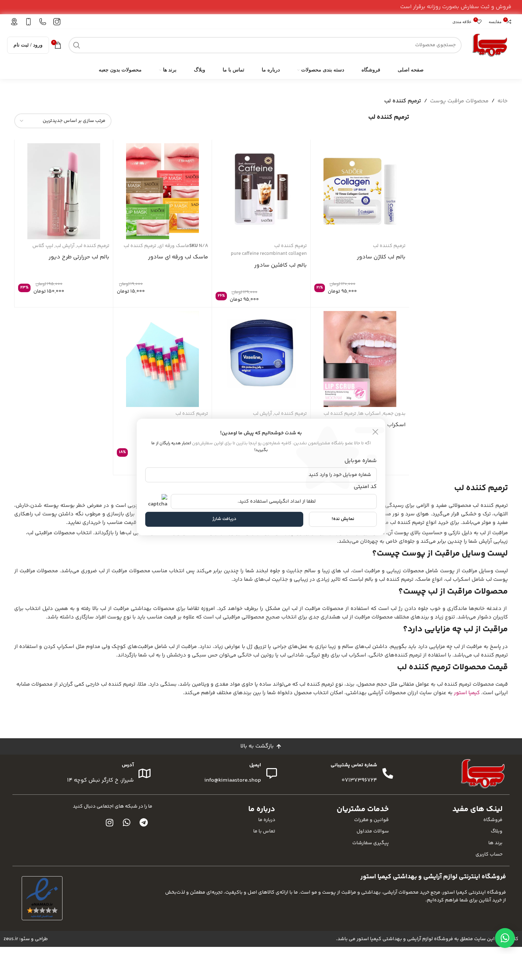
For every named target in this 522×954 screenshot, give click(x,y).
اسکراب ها (369, 414)
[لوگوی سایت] (490, 45)
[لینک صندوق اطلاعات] (56, 21)
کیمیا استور (467, 693)
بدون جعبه (394, 414)
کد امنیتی (365, 486)
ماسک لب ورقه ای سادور (178, 257)
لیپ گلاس (42, 246)
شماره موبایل (360, 460)
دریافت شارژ (224, 518)
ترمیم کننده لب (389, 246)
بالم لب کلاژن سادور (381, 257)
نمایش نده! (343, 518)
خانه (502, 101)
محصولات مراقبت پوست (459, 101)
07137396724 (359, 780)
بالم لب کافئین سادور (280, 265)
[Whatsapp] (126, 822)
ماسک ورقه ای (173, 246)
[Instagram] (109, 822)
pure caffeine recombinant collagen (269, 254)
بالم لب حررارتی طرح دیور (79, 257)
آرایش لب (65, 246)
